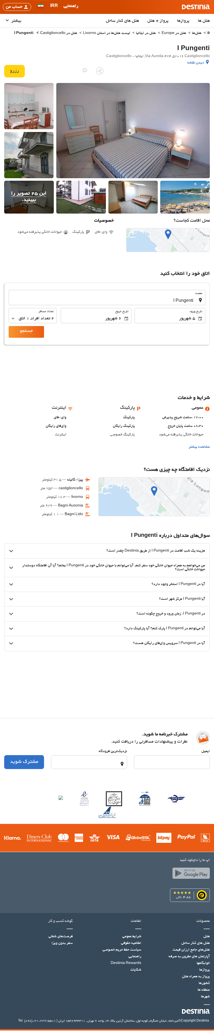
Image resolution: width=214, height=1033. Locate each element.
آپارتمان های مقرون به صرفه (189, 957)
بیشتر (15, 21)
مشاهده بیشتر (199, 447)
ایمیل (205, 751)
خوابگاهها (203, 963)
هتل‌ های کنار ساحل (122, 21)
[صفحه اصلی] (208, 33)
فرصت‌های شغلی (60, 937)
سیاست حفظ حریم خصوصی (122, 950)
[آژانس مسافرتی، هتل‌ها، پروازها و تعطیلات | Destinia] (196, 7)
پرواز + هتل (158, 21)
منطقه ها (204, 990)
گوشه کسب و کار (60, 921)
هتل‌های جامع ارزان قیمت (191, 950)
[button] (54, 7)
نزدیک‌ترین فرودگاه (113, 751)
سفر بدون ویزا (62, 943)
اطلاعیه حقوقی (131, 943)
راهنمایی (134, 957)
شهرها (205, 997)
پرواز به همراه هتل (196, 977)
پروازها (183, 21)
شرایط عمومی (131, 937)
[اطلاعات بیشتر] (84, 70)
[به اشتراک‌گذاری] (99, 71)
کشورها (204, 983)
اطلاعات (136, 921)
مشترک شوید (24, 762)
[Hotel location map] (168, 240)
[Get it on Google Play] (190, 875)
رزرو (14, 71)
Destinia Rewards (126, 963)
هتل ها (204, 21)
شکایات (135, 970)
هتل (206, 937)
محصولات (203, 921)
